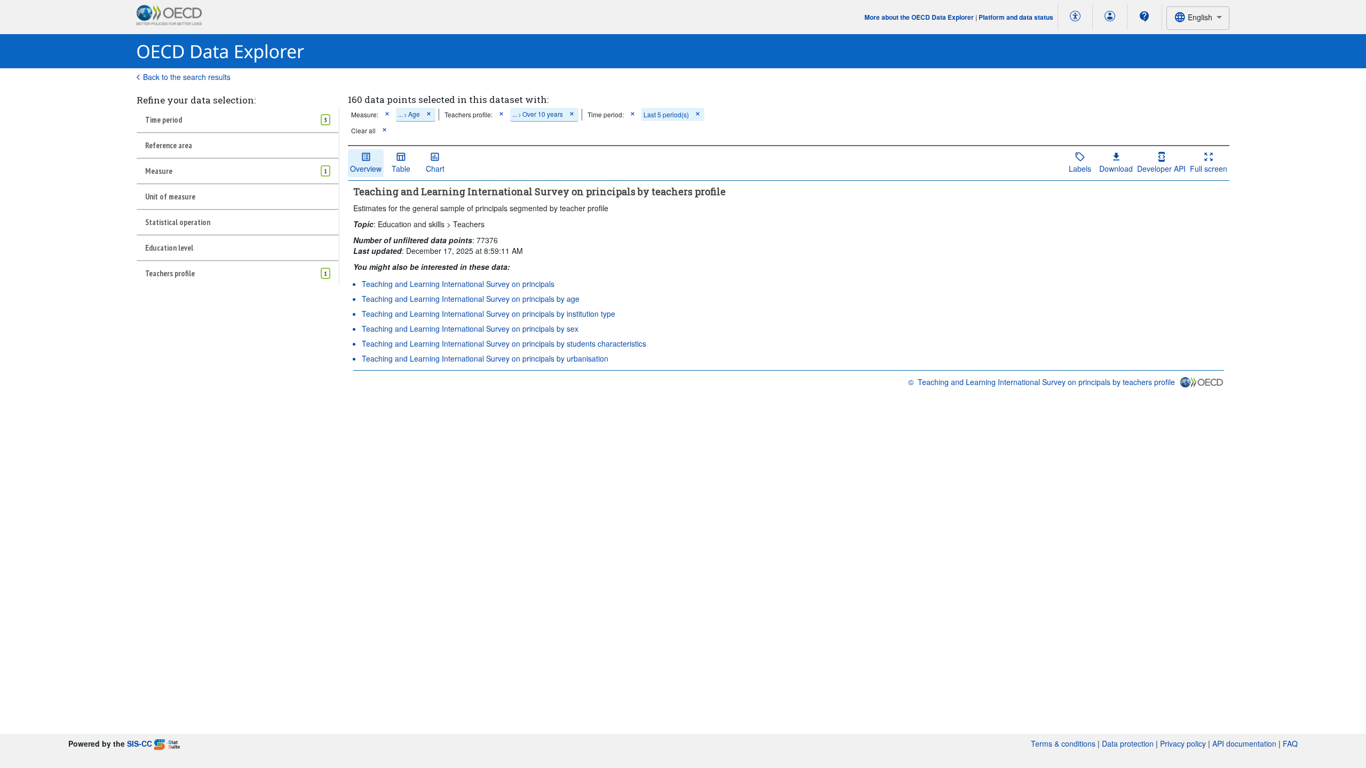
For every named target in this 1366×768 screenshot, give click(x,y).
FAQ (1290, 743)
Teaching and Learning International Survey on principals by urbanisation (485, 358)
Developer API (1161, 168)
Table (401, 168)
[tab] (238, 119)
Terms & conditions (1063, 743)
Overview (366, 168)
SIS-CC (139, 743)
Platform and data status (1016, 17)
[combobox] (1197, 17)
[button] (387, 114)
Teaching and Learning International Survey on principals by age (470, 298)
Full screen (1208, 168)
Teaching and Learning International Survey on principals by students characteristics (504, 343)
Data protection (1128, 743)
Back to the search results (187, 76)
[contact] (1144, 16)
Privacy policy (1183, 743)
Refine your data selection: (196, 100)
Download (1116, 168)
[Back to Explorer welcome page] (221, 51)
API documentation (1244, 743)
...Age (409, 113)
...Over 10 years (537, 113)
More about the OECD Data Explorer (919, 17)
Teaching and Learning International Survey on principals (458, 283)
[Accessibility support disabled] (1075, 17)
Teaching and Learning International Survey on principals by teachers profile (1046, 382)
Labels (1080, 168)
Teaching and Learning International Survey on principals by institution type (488, 313)
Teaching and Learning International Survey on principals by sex (470, 328)
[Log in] (1110, 17)
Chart (435, 168)
